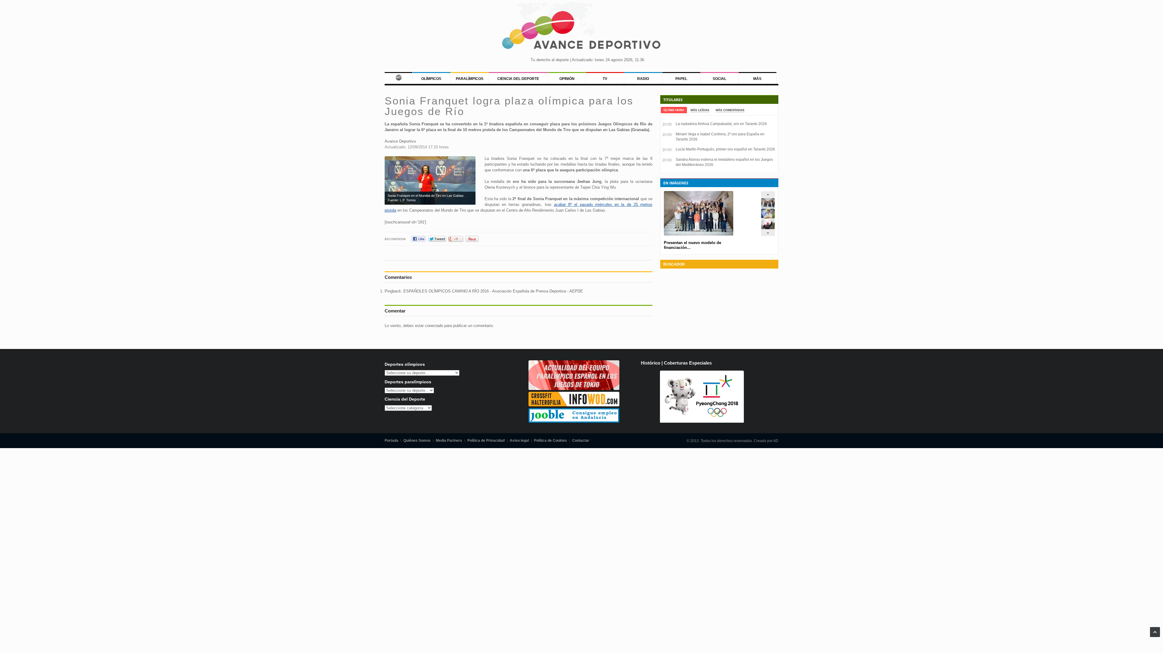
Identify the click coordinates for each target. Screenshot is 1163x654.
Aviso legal (519, 440)
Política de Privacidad (486, 440)
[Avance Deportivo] (581, 32)
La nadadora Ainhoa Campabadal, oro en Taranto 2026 (721, 124)
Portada (391, 440)
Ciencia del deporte (518, 79)
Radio (643, 79)
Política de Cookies (550, 440)
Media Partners (449, 440)
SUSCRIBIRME (612, 631)
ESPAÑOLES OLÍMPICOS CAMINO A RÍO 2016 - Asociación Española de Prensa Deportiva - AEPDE (493, 291)
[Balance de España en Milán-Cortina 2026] (768, 217)
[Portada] (398, 76)
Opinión (567, 79)
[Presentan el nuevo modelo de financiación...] (768, 206)
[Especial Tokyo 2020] (573, 388)
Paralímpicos (469, 79)
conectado (434, 325)
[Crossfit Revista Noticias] (573, 405)
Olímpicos (431, 79)
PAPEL (681, 79)
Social (719, 79)
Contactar (580, 440)
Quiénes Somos (417, 440)
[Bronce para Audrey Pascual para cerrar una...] (768, 228)
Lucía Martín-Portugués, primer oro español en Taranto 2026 (725, 149)
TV (605, 79)
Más (757, 79)
